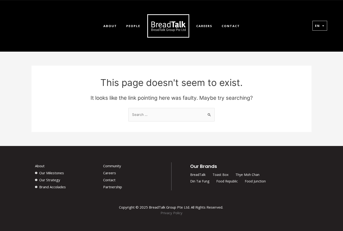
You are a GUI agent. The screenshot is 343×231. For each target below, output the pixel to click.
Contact (231, 26)
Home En (168, 26)
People (133, 26)
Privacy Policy (171, 212)
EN (317, 26)
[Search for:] (171, 114)
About (110, 26)
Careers (204, 26)
